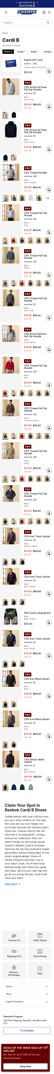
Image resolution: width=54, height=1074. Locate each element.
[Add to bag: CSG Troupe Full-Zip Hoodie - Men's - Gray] (49, 232)
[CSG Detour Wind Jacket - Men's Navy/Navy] (14, 787)
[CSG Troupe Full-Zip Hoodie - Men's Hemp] (31, 240)
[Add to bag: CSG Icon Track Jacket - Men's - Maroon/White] (49, 553)
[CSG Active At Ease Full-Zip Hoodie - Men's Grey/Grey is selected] (5, 115)
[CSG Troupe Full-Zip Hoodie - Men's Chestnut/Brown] (47, 240)
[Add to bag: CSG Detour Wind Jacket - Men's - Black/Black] (49, 779)
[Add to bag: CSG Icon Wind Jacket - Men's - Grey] (49, 736)
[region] (27, 3)
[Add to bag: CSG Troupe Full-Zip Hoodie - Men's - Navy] (49, 513)
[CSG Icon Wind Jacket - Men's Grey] (14, 704)
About (9, 986)
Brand (33, 52)
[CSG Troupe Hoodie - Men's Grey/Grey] (14, 198)
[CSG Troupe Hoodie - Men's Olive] (39, 198)
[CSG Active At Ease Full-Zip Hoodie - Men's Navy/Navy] (14, 115)
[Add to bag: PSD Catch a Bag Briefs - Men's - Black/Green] (49, 622)
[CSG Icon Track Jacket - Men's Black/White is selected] (5, 602)
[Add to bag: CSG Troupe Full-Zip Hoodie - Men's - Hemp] (49, 470)
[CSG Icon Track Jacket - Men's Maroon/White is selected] (5, 562)
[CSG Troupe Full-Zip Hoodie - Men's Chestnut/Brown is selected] (5, 436)
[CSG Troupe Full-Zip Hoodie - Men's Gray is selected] (5, 240)
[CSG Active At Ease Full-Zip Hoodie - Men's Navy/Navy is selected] (5, 158)
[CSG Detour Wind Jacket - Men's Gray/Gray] (31, 787)
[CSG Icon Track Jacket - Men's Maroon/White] (22, 602)
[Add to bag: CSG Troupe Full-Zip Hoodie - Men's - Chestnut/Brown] (49, 428)
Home (5, 33)
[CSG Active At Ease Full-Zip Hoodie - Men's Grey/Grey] (14, 158)
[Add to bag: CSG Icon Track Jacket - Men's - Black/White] (49, 594)
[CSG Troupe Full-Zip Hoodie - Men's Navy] (22, 240)
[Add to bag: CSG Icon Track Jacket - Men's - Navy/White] (49, 656)
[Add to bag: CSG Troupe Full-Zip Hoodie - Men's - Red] (49, 385)
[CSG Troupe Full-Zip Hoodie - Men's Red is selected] (5, 393)
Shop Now (25, 1066)
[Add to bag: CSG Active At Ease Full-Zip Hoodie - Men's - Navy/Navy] (49, 149)
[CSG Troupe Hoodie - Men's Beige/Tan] (31, 198)
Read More (11, 883)
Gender (20, 52)
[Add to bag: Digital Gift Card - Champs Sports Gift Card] (49, 71)
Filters (7, 51)
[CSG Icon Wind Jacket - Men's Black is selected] (5, 704)
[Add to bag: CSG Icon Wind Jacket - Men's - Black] (49, 696)
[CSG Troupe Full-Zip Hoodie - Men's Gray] (14, 283)
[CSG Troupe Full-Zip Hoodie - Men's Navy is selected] (5, 521)
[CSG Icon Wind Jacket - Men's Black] (14, 744)
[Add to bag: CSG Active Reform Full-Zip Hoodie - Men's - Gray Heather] (49, 349)
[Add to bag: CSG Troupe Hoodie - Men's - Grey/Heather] (49, 190)
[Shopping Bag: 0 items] (49, 12)
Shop (8, 994)
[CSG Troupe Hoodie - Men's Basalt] (22, 198)
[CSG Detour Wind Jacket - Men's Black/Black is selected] (5, 787)
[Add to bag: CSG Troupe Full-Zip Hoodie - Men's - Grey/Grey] (49, 318)
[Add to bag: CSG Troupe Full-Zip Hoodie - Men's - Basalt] (49, 275)
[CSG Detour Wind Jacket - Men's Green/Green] (22, 787)
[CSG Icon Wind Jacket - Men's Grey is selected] (5, 744)
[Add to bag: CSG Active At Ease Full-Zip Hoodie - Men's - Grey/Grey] (49, 107)
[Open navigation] (6, 12)
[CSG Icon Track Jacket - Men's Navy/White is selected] (5, 664)
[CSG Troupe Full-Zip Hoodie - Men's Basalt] (39, 240)
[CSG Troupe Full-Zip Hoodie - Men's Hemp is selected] (5, 479)
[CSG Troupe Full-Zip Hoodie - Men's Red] (14, 240)
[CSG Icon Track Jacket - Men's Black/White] (22, 562)
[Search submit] (48, 22)
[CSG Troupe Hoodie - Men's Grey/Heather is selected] (5, 198)
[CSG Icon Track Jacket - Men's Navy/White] (14, 562)
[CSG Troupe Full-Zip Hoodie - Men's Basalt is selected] (5, 283)
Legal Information (14, 1001)
